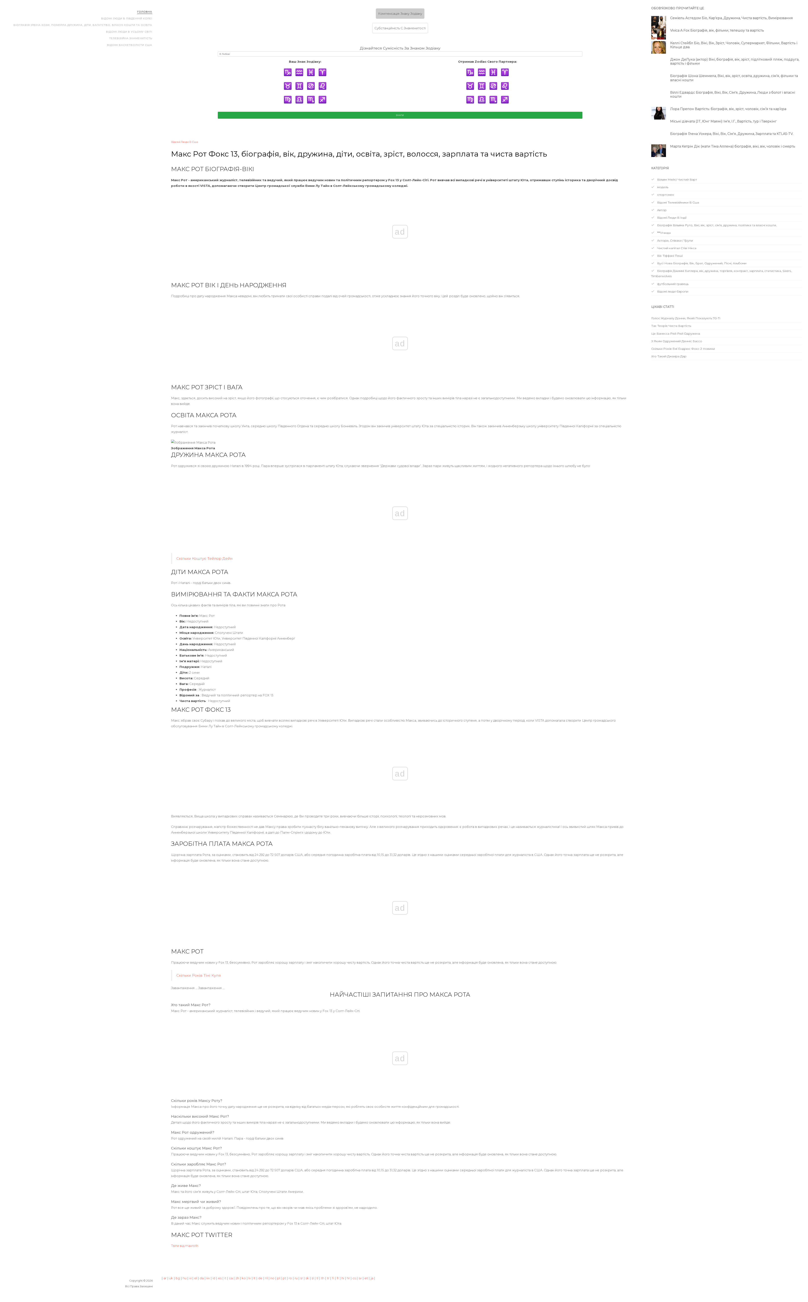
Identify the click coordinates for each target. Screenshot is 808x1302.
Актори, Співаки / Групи (674, 240)
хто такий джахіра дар (668, 356)
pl (278, 1278)
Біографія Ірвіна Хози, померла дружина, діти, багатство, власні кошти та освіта (82, 25)
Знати (400, 115)
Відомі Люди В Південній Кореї (126, 18)
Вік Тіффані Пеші (669, 256)
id (214, 1278)
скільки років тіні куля (198, 975)
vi (190, 1278)
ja (372, 1278)
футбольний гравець (672, 284)
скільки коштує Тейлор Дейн (204, 558)
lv (250, 1278)
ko (244, 1278)
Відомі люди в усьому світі (129, 31)
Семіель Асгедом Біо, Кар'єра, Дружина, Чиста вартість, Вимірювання (731, 18)
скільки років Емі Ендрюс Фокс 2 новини (683, 349)
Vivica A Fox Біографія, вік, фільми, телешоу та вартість (717, 30)
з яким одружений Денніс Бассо (676, 341)
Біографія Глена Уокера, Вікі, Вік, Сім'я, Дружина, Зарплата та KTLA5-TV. (731, 134)
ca (231, 1278)
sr (301, 1278)
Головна (144, 11)
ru (296, 1278)
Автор (661, 210)
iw (208, 1278)
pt (284, 1278)
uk (171, 1278)
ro (290, 1278)
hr (348, 1278)
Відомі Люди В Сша (184, 142)
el (195, 1278)
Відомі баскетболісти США (129, 45)
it (225, 1278)
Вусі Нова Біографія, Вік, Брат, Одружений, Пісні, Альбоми (701, 263)
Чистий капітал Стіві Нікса (676, 248)
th (322, 1278)
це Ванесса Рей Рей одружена (675, 333)
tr (328, 1278)
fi (333, 1278)
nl (266, 1278)
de (260, 1278)
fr (338, 1278)
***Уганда (663, 233)
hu (184, 1278)
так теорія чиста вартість (671, 326)
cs (354, 1278)
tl (317, 1278)
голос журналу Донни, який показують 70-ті (685, 318)
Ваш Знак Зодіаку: (305, 62)
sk (307, 1278)
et (366, 1278)
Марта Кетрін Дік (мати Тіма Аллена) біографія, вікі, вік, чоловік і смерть (732, 146)
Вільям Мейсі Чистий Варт (676, 179)
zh (237, 1278)
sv (360, 1278)
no (272, 1278)
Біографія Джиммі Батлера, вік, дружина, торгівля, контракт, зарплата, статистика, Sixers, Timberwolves (721, 273)
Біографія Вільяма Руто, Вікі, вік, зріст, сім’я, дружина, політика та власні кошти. (716, 225)
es (220, 1278)
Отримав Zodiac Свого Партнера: (487, 62)
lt (254, 1278)
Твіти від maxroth (184, 1246)
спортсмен (665, 195)
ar (164, 1278)
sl (313, 1278)
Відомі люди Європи (672, 291)
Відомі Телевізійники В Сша (677, 202)
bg (178, 1278)
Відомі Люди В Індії (671, 217)
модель (662, 187)
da (202, 1278)
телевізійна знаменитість (130, 38)
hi (343, 1278)
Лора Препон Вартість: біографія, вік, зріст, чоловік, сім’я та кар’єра (728, 109)
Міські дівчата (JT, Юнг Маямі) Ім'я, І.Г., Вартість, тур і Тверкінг (723, 121)
